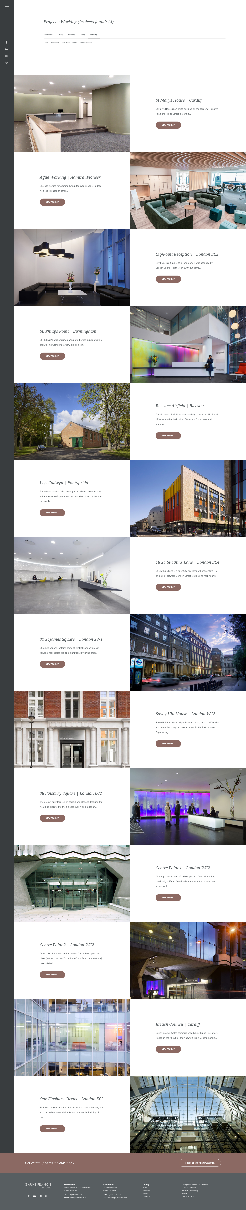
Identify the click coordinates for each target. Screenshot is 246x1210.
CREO (192, 1196)
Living (82, 34)
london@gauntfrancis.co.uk (78, 1198)
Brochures (146, 1191)
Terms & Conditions (189, 1188)
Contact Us (146, 1197)
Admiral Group (67, 186)
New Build (66, 42)
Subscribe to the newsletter (199, 1163)
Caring (60, 34)
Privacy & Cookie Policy (190, 1191)
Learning (71, 34)
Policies (184, 1194)
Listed (46, 42)
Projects (145, 1194)
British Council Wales (166, 1033)
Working (93, 34)
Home (145, 1188)
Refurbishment (86, 42)
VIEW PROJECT (168, 125)
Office (75, 42)
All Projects (48, 34)
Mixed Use (55, 42)
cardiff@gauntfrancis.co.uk (117, 1198)
